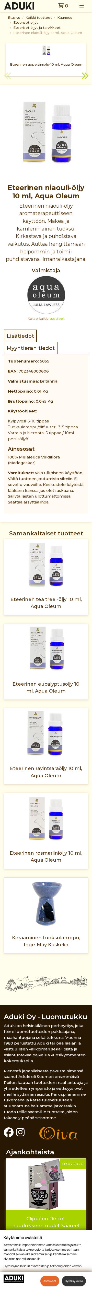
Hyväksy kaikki (74, 1281)
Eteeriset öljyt (25, 22)
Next (84, 77)
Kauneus (64, 17)
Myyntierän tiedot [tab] (31, 348)
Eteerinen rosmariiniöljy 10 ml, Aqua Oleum (46, 856)
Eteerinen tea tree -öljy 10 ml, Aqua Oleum (46, 602)
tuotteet (57, 318)
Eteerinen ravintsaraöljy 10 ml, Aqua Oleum (46, 771)
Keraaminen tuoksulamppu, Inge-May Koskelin (46, 941)
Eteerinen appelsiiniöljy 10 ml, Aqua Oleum (46, 64)
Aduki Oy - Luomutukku (45, 1016)
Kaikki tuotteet (39, 17)
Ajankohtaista (30, 1152)
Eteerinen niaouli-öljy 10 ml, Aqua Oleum (47, 33)
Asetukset (49, 1281)
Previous (8, 77)
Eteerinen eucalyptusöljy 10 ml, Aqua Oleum (46, 687)
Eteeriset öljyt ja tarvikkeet (37, 27)
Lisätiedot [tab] (20, 336)
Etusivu (14, 17)
